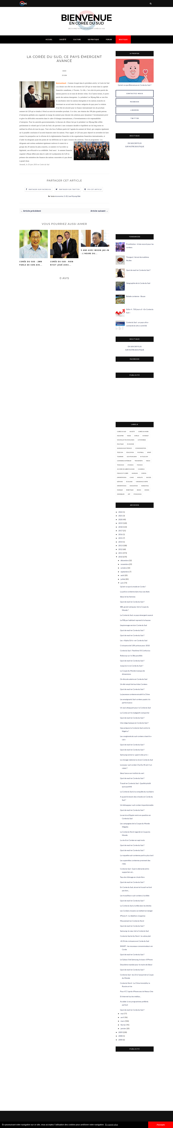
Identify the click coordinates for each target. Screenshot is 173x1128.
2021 (120, 516)
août (122, 575)
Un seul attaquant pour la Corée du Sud (135, 708)
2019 (120, 523)
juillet (123, 579)
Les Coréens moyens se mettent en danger (136, 911)
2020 (120, 519)
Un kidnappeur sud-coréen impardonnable (136, 805)
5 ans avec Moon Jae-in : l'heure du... (95, 252)
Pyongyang (137, 494)
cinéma (143, 473)
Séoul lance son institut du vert (132, 773)
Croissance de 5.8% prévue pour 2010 (135, 645)
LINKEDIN (134, 110)
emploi (136, 435)
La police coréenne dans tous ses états (135, 592)
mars (122, 1021)
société (132, 431)
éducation (130, 452)
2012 (120, 549)
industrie (120, 435)
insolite (140, 477)
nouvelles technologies (125, 440)
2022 (120, 512)
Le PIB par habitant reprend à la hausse (135, 620)
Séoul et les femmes (127, 597)
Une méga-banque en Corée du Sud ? (134, 723)
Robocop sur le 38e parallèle (131, 656)
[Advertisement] (135, 191)
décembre (124, 560)
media (148, 460)
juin (122, 583)
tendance (120, 465)
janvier (123, 1028)
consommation (140, 448)
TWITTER (134, 118)
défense (120, 481)
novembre (125, 564)
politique (120, 444)
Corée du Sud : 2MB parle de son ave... (30, 263)
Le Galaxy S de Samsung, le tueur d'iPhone (136, 959)
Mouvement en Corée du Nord (132, 921)
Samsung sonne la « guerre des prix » (134, 755)
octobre (124, 568)
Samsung (135, 473)
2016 (120, 534)
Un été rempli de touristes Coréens (133, 684)
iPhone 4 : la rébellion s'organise (132, 916)
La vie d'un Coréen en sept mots (132, 840)
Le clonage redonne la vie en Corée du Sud (136, 760)
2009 (120, 1032)
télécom (120, 452)
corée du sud (121, 431)
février (123, 1025)
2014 (120, 542)
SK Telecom (144, 456)
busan (139, 490)
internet (145, 435)
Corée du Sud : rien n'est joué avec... (61, 263)
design (147, 490)
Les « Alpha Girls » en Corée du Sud (133, 640)
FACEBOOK (134, 102)
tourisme (120, 456)
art (129, 494)
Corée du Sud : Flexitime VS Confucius (135, 650)
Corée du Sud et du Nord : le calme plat (135, 936)
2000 (120, 1040)
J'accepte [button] (161, 1125)
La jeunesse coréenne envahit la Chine (135, 694)
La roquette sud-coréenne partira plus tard (136, 855)
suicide (148, 477)
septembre (125, 572)
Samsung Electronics (124, 448)
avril (122, 1017)
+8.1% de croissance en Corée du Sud (134, 941)
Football (140, 452)
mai (122, 1013)
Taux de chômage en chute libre (132, 877)
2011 (120, 553)
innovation (134, 485)
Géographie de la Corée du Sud (138, 283)
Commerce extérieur (124, 460)
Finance (140, 465)
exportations (121, 477)
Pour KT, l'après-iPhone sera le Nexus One (136, 991)
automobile (142, 440)
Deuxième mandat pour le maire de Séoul (136, 965)
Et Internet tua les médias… (130, 996)
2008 (120, 1036)
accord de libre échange (125, 469)
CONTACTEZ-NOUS (134, 93)
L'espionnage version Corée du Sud (133, 625)
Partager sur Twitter (69, 189)
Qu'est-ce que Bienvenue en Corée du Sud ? (134, 85)
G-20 (66, 196)
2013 (120, 545)
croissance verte (142, 481)
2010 (120, 557)
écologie (129, 481)
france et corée (122, 473)
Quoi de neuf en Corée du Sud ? (138, 270)
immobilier (120, 494)
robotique (129, 490)
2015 (120, 538)
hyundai (130, 465)
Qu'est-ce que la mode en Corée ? (133, 586)
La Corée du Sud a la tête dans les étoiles (135, 906)
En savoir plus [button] (111, 1125)
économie (59, 196)
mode (129, 435)
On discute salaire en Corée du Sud (133, 679)
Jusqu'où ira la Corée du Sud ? (131, 666)
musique (120, 490)
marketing (145, 485)
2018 (120, 527)
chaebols (141, 469)
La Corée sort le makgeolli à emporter (134, 713)
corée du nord (143, 431)
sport (149, 452)
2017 (120, 530)
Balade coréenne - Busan (135, 296)
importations (121, 485)
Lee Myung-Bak (74, 196)
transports (139, 460)
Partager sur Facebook (40, 189)
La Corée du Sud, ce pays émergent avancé (136, 615)
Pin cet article (95, 189)
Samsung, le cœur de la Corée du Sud (134, 931)
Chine (132, 477)
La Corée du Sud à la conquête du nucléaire (137, 792)
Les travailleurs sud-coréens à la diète (134, 895)
